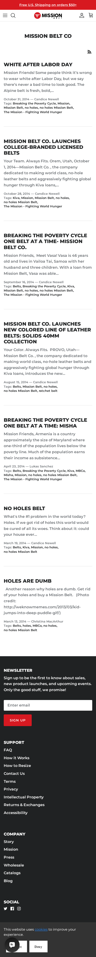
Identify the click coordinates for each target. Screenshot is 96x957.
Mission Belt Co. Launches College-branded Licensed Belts (43, 147)
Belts (17, 286)
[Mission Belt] (48, 15)
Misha (8, 475)
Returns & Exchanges (24, 805)
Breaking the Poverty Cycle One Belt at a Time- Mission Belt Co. (45, 241)
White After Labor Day (38, 64)
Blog (8, 881)
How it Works (16, 758)
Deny (38, 947)
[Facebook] (12, 908)
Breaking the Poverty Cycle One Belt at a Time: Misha (45, 423)
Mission (63, 103)
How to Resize (17, 765)
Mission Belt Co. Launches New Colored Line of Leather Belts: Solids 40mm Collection (47, 333)
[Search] (15, 15)
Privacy (11, 789)
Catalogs (12, 873)
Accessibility (15, 813)
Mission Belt (13, 107)
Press (9, 857)
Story (9, 841)
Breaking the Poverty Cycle (34, 103)
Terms (10, 781)
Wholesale (14, 865)
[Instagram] (19, 908)
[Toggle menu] (5, 15)
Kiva (16, 198)
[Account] (80, 15)
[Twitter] (5, 908)
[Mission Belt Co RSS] (89, 52)
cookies (41, 929)
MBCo (80, 471)
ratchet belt (48, 391)
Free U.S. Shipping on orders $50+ (48, 5)
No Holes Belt (24, 508)
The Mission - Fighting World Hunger (33, 112)
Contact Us (14, 773)
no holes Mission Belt (56, 107)
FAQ (8, 750)
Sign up (18, 720)
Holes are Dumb (27, 581)
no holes (31, 107)
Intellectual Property (24, 797)
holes (27, 625)
